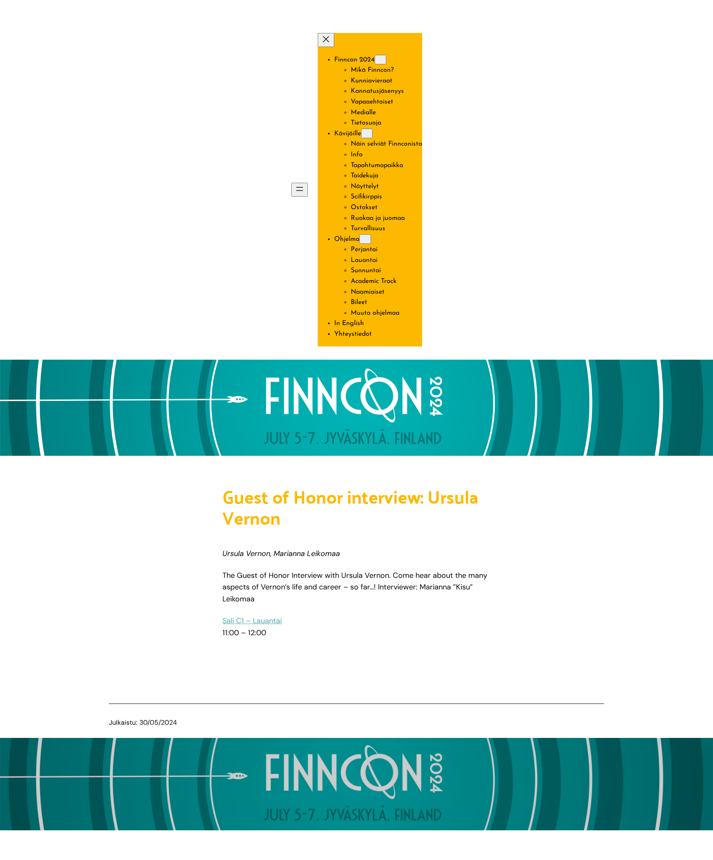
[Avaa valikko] (299, 190)
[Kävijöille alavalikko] (367, 133)
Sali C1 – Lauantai (252, 621)
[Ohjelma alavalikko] (365, 239)
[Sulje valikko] (326, 40)
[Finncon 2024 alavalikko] (380, 59)
